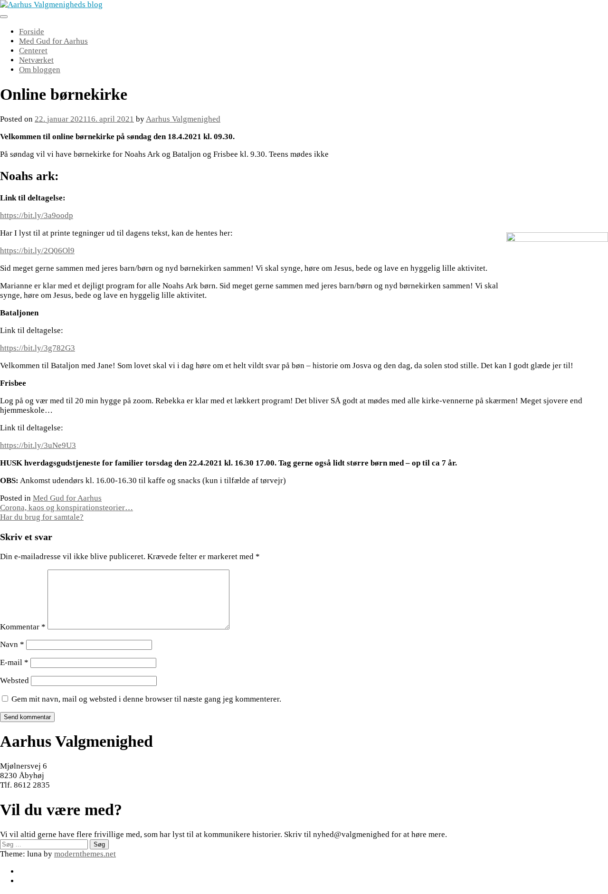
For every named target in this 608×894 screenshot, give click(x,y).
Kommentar (23, 626)
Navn (12, 644)
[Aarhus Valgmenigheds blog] (51, 4)
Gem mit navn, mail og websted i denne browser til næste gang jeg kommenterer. (146, 699)
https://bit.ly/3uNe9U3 (38, 445)
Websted (14, 680)
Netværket (36, 60)
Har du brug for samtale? (42, 517)
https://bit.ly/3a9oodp (36, 215)
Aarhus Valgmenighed (183, 119)
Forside (31, 31)
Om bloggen (39, 69)
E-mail (14, 662)
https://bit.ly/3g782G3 (37, 347)
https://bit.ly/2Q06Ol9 (37, 250)
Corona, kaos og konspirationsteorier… (66, 507)
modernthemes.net (85, 853)
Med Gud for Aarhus (53, 41)
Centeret (33, 50)
